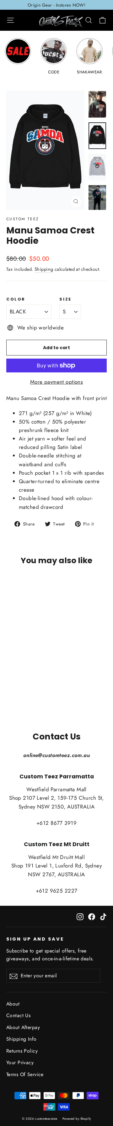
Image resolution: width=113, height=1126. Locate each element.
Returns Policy (22, 1050)
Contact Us (18, 1015)
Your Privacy (20, 1062)
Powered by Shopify (76, 1118)
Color (15, 299)
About (12, 1003)
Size (65, 299)
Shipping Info (21, 1039)
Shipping (44, 269)
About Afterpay (23, 1027)
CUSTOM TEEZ (22, 219)
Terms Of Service (25, 1074)
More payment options (56, 382)
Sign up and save (35, 939)
